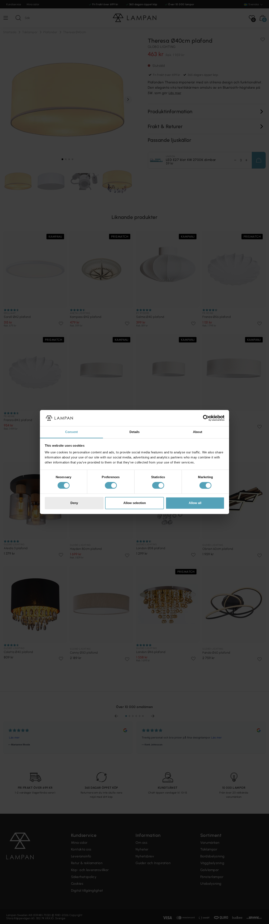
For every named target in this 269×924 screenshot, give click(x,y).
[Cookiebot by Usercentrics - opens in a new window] (206, 418)
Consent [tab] (71, 432)
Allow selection (134, 503)
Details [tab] (134, 432)
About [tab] (197, 432)
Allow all (195, 503)
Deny (74, 503)
